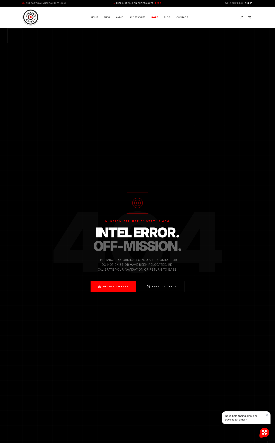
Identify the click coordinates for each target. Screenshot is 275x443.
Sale (154, 17)
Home (94, 17)
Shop (107, 17)
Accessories (137, 17)
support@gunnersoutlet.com (46, 3)
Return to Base (116, 286)
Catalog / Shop (164, 286)
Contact (182, 17)
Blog (167, 17)
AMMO (119, 17)
